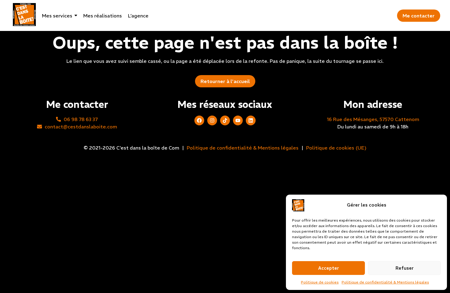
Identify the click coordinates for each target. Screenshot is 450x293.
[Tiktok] (225, 120)
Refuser (405, 268)
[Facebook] (199, 120)
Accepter (328, 268)
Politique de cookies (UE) (336, 148)
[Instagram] (212, 120)
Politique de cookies (320, 282)
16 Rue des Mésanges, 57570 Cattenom (373, 119)
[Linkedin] (251, 120)
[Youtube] (238, 120)
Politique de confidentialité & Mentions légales (385, 282)
